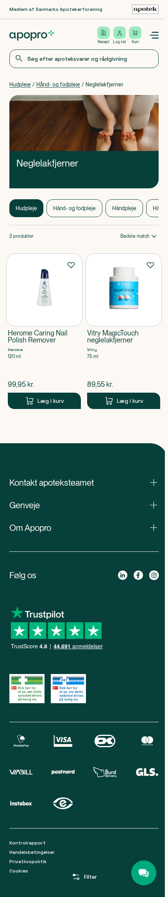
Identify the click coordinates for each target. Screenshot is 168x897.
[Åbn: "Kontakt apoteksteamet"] (84, 482)
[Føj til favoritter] (71, 264)
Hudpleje (20, 84)
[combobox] (84, 58)
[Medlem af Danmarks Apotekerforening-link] (145, 9)
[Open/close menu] (154, 35)
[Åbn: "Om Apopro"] (84, 528)
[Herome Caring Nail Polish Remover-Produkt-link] (44, 331)
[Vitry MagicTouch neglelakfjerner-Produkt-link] (124, 331)
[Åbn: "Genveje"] (84, 505)
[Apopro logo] (31, 35)
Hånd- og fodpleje (58, 84)
